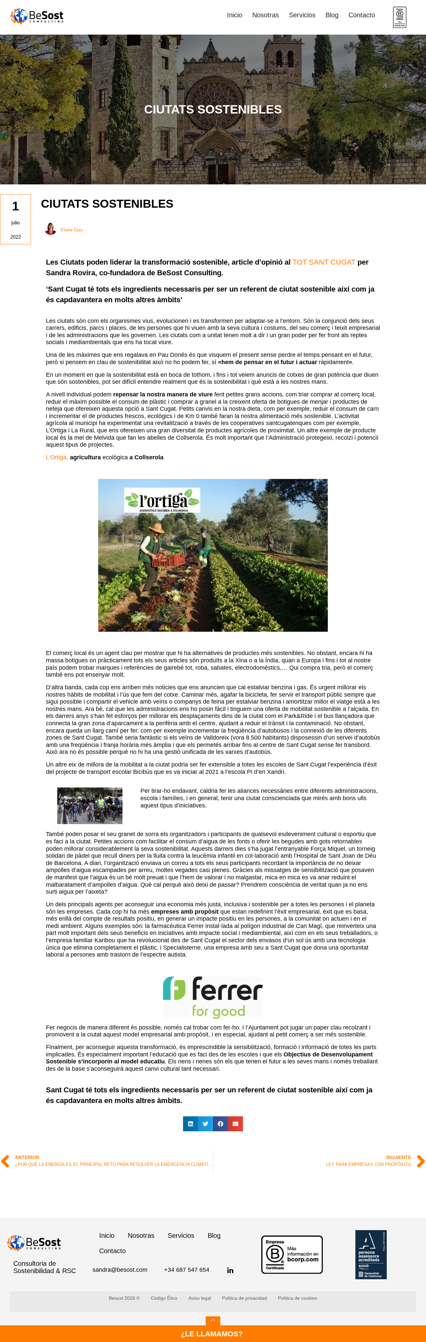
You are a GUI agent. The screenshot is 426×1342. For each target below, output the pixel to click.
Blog (331, 15)
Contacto (361, 15)
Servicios (302, 15)
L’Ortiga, (57, 457)
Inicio (234, 15)
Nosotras (265, 15)
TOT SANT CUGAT (324, 262)
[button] (190, 1123)
